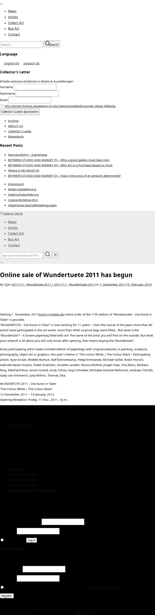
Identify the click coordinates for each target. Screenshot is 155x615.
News (12, 11)
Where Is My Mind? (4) (23, 170)
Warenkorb (16, 136)
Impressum (16, 184)
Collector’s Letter (19, 131)
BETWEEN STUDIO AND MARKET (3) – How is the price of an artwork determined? (64, 176)
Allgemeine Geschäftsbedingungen (32, 205)
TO (6, 284)
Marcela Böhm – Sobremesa (27, 155)
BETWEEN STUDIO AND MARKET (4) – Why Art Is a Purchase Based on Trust (60, 165)
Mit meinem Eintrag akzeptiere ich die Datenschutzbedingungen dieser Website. (60, 106)
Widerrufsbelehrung (22, 189)
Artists (13, 17)
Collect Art (16, 23)
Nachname (7, 93)
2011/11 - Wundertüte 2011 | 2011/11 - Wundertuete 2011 (53, 284)
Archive (13, 121)
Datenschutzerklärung (23, 194)
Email (4, 100)
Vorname (6, 87)
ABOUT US (15, 126)
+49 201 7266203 (18, 425)
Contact (14, 34)
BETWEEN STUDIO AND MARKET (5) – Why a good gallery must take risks (58, 160)
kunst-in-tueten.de (51, 314)
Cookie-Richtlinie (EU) (23, 200)
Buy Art (13, 28)
